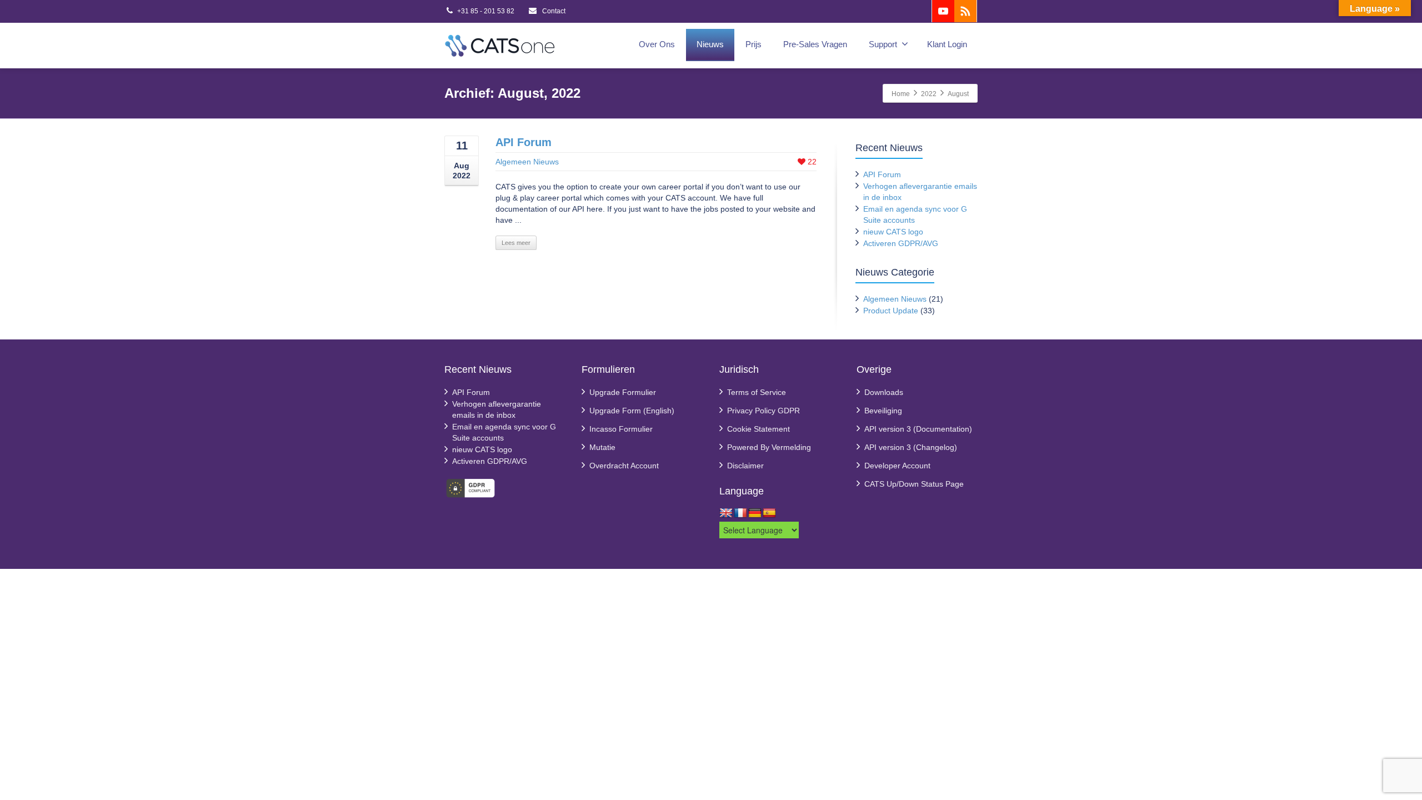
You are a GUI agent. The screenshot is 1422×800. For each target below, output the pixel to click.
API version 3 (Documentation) (918, 428)
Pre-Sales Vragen (815, 44)
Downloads (883, 392)
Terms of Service (756, 392)
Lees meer (516, 242)
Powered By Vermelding (769, 447)
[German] (755, 513)
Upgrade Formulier (622, 392)
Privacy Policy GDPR (763, 410)
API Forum (523, 142)
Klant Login (947, 44)
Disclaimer (745, 465)
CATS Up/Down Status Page (914, 483)
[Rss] (965, 11)
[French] (740, 513)
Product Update (890, 310)
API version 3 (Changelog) (910, 447)
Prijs (753, 44)
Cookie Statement (758, 428)
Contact (552, 11)
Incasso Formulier (621, 428)
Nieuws (710, 44)
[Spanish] (769, 513)
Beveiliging (883, 410)
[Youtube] (943, 11)
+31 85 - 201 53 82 (485, 11)
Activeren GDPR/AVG (900, 243)
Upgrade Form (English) (631, 410)
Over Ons (657, 44)
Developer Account (897, 465)
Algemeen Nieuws (527, 161)
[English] (726, 513)
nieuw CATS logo (893, 231)
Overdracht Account (624, 465)
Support (883, 44)
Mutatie (602, 447)
